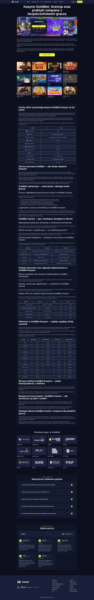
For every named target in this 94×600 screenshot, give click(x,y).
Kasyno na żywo (35, 1)
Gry (41, 1)
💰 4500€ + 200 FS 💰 (47, 54)
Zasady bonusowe (55, 587)
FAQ (53, 591)
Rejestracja (80, 1)
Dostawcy (72, 587)
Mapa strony (54, 589)
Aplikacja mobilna (73, 589)
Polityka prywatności (56, 585)
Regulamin (54, 580)
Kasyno (28, 1)
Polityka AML (54, 582)
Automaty (71, 580)
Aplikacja (61, 1)
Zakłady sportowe (47, 1)
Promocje (55, 1)
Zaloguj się (74, 1)
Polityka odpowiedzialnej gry (57, 583)
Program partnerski (73, 591)
